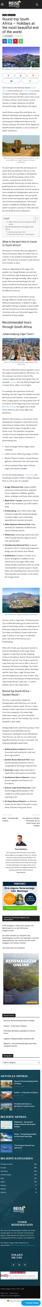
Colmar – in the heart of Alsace (15, 1026)
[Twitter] (10, 41)
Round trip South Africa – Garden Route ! (22, 234)
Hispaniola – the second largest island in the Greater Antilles (25, 1124)
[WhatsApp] (20, 41)
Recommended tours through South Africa (19, 228)
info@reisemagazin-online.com (22, 1245)
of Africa (26, 91)
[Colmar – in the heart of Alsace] (6, 1095)
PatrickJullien (8, 36)
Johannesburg (9, 406)
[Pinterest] (15, 41)
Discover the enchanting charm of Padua (19, 1021)
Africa (10, 11)
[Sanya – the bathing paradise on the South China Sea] (6, 1137)
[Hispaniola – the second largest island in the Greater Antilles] (6, 1125)
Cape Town (29, 475)
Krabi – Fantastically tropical (10, 819)
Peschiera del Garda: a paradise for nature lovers (19, 1032)
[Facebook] (4, 41)
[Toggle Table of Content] (34, 219)
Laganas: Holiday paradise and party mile (19, 1039)
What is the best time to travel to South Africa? (22, 223)
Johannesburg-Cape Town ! (17, 232)
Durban (13, 382)
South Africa (11, 15)
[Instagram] (19, 1265)
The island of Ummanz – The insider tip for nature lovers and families (31, 822)
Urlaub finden (31, 1303)
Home (4, 11)
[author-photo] (21, 846)
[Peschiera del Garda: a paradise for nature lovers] (6, 1107)
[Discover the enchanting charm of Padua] (6, 1084)
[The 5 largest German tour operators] (6, 1148)
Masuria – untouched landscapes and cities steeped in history (20, 1045)
